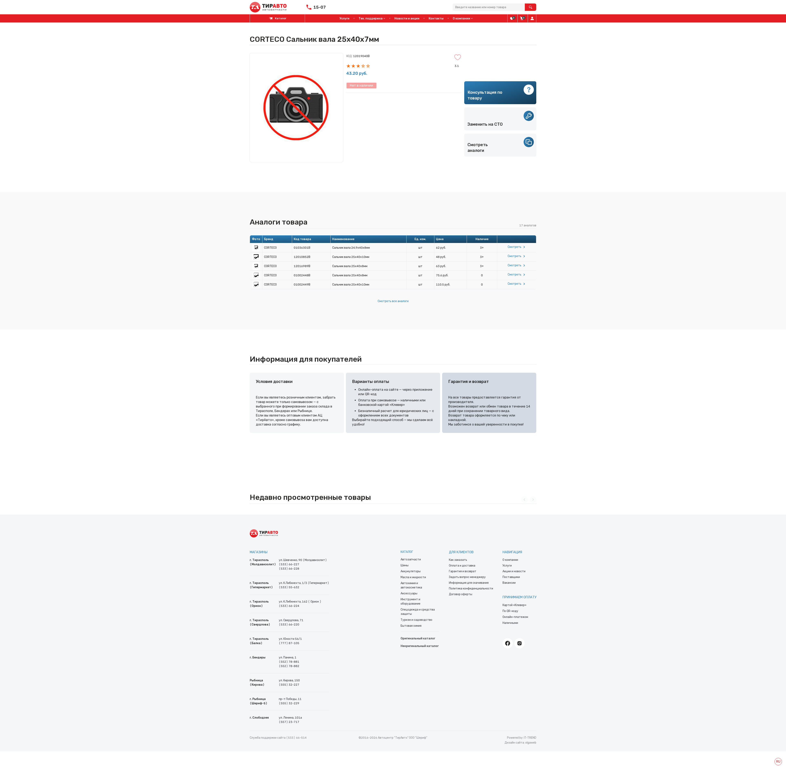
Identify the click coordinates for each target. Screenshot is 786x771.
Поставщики (511, 577)
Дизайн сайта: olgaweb (520, 742)
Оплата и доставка (462, 565)
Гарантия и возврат (462, 571)
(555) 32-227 (289, 684)
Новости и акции (406, 18)
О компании (510, 560)
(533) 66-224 (289, 606)
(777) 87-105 (289, 643)
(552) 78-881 (289, 662)
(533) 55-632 (289, 587)
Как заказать (458, 560)
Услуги (344, 18)
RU (778, 761)
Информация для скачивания (469, 583)
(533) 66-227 (289, 564)
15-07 (319, 7)
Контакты (436, 18)
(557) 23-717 (289, 722)
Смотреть (514, 247)
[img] (512, 18)
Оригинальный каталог (418, 638)
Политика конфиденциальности (471, 588)
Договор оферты (460, 594)
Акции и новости (514, 571)
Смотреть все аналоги (393, 301)
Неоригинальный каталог (420, 646)
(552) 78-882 (289, 666)
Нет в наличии (361, 85)
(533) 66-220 (289, 624)
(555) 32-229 (289, 703)
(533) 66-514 (296, 737)
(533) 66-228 (289, 568)
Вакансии (509, 583)
